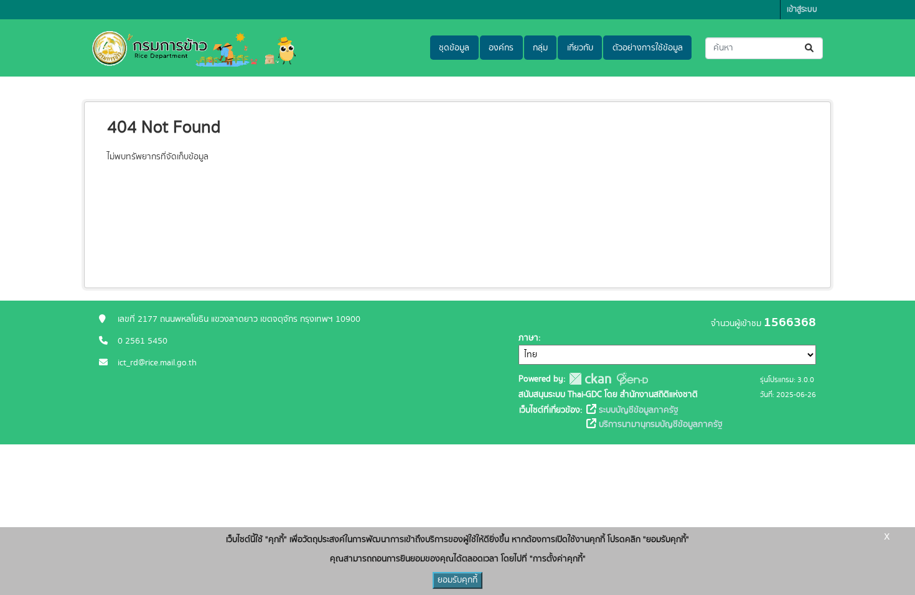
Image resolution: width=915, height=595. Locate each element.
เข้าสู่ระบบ (802, 10)
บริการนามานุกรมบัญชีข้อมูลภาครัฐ (659, 424)
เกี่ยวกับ (580, 48)
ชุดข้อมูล (454, 48)
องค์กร (501, 48)
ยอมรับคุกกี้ (457, 580)
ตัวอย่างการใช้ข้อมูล (647, 48)
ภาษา (528, 338)
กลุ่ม (540, 48)
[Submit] (810, 48)
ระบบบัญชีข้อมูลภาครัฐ (637, 410)
